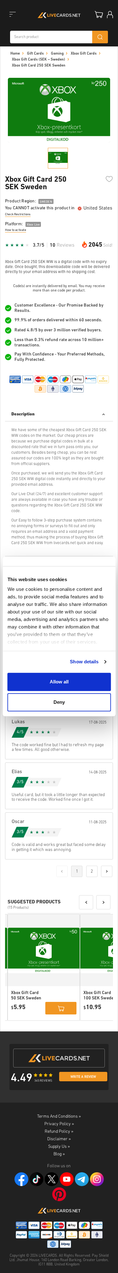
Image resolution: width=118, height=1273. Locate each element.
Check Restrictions (18, 214)
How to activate (15, 230)
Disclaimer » (59, 1139)
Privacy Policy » (59, 1124)
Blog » (59, 1154)
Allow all (59, 681)
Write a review (83, 1077)
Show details (84, 661)
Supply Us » (59, 1146)
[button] (86, 902)
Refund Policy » (59, 1131)
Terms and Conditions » (59, 1116)
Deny (59, 702)
